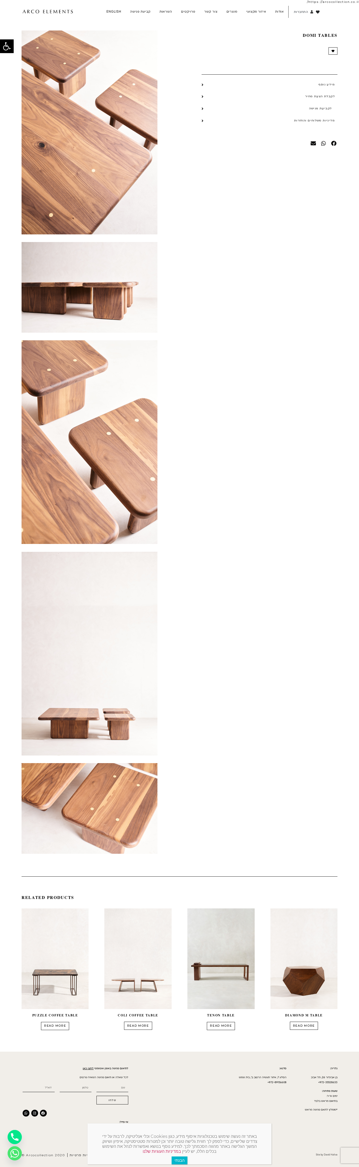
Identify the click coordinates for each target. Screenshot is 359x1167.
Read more (304, 1025)
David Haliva (330, 1154)
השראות (166, 12)
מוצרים (232, 12)
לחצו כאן (88, 1068)
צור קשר (210, 12)
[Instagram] (34, 1113)
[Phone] (15, 1137)
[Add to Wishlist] (333, 51)
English (113, 12)
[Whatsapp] (26, 1113)
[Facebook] (43, 1113)
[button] (7, 46)
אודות (279, 12)
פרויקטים (188, 12)
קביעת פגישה (140, 12)
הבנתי (180, 1160)
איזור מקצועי (256, 12)
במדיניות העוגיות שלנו (162, 1151)
